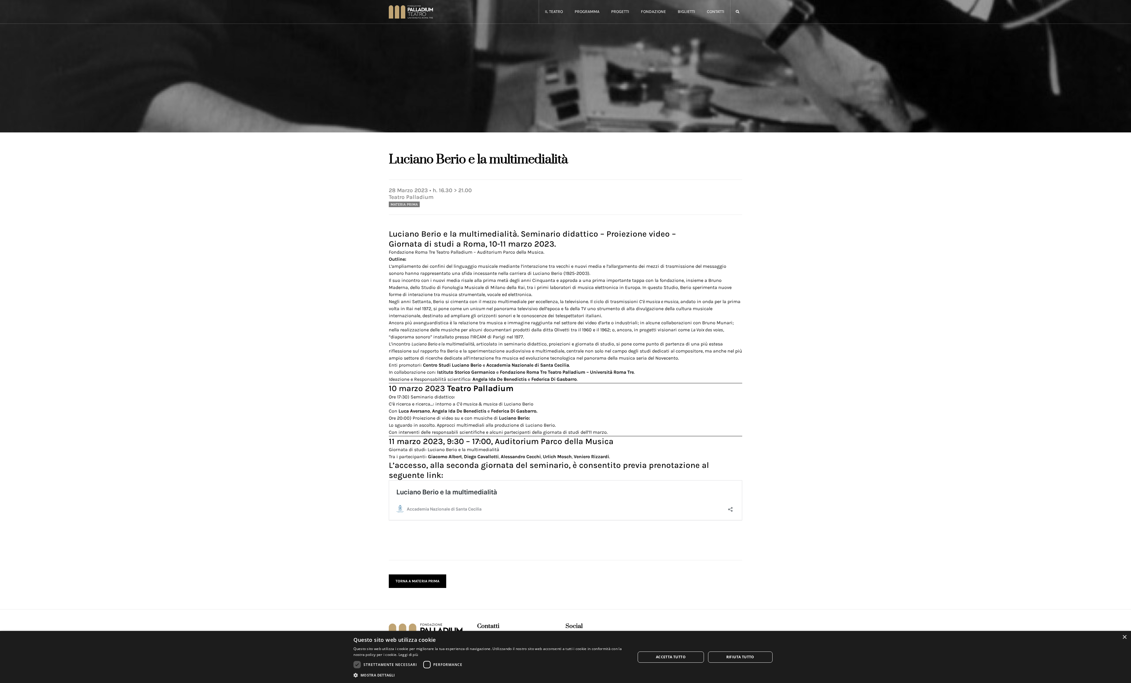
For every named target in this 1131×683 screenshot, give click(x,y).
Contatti (715, 11)
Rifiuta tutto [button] (740, 656)
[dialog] (565, 657)
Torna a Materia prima (417, 581)
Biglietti (686, 11)
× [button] (1124, 637)
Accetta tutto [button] (671, 656)
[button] (737, 12)
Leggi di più (408, 654)
